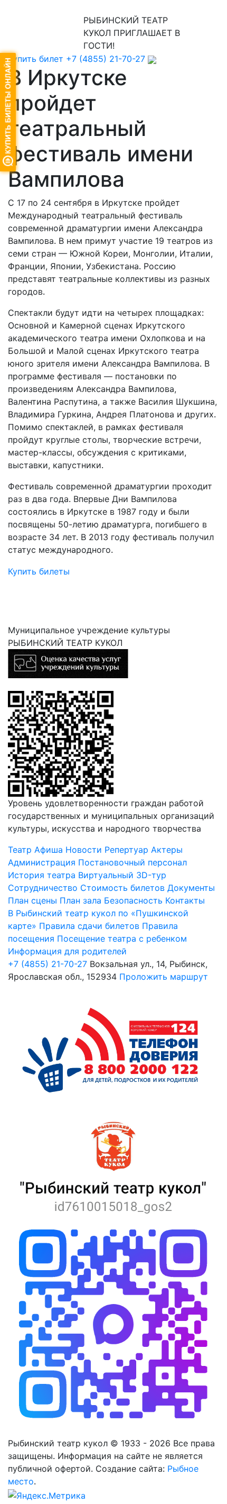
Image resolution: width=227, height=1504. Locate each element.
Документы (191, 887)
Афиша (48, 849)
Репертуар (126, 849)
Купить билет (35, 58)
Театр (20, 849)
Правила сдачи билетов (89, 925)
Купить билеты (39, 571)
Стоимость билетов (123, 887)
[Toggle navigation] (23, 7)
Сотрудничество (43, 887)
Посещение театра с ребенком (122, 938)
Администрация (41, 862)
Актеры (167, 849)
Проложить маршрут (163, 976)
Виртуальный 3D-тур (122, 875)
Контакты (185, 900)
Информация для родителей (67, 951)
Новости (83, 849)
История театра (41, 875)
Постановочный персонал (132, 862)
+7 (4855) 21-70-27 (105, 58)
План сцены (32, 900)
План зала (80, 900)
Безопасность (133, 900)
